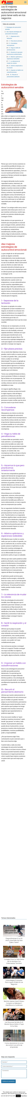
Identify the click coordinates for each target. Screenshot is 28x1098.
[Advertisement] (14, 149)
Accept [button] (18, 1095)
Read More (24, 1096)
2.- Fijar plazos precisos (15, 41)
